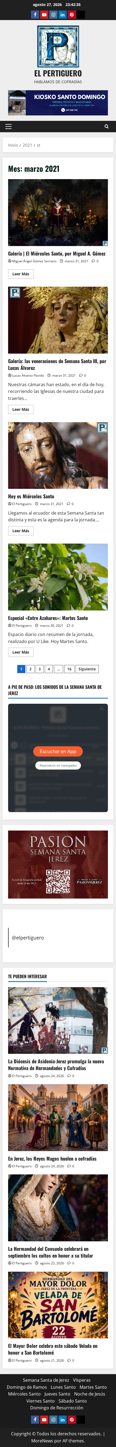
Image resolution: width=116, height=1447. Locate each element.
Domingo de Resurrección (56, 1408)
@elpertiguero (28, 937)
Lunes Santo (63, 1387)
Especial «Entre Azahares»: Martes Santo (58, 577)
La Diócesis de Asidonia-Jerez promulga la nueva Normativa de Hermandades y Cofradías (56, 1064)
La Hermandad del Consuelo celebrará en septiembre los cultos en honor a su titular (50, 1252)
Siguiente (87, 668)
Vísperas (82, 1380)
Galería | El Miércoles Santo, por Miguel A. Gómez (58, 212)
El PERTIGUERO (58, 73)
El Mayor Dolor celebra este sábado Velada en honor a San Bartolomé (52, 1349)
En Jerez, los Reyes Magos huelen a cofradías (52, 1158)
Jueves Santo (57, 1394)
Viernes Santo (40, 1401)
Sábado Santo (73, 1401)
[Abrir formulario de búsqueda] (107, 126)
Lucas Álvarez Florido (28, 375)
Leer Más (22, 275)
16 (69, 668)
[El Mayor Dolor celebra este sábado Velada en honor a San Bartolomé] (58, 1305)
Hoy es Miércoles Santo (58, 455)
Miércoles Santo (24, 1394)
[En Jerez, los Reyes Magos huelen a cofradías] (58, 1117)
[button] (8, 126)
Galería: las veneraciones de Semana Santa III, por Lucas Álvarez (58, 320)
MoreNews (42, 1441)
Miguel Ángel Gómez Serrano (34, 261)
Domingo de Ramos (27, 1387)
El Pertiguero (22, 504)
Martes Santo (93, 1387)
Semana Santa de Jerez (46, 1380)
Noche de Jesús (89, 1394)
